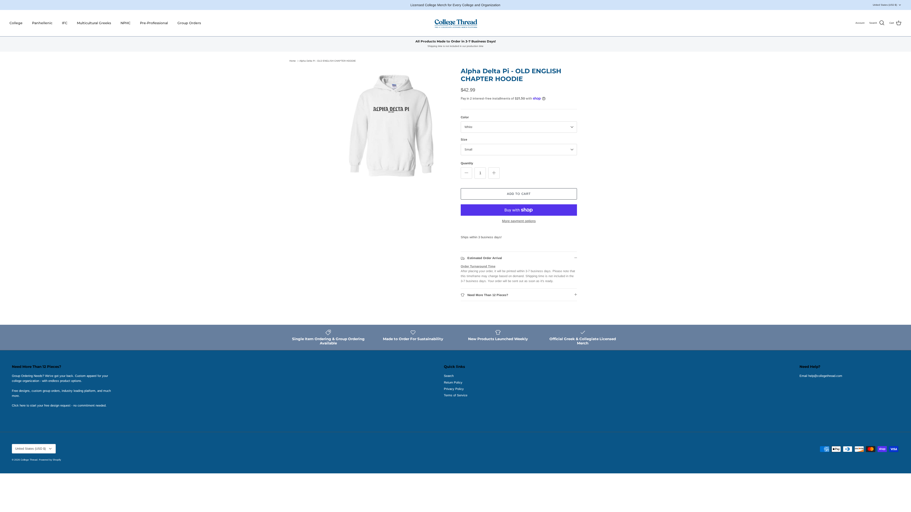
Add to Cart (518, 194)
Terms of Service (455, 395)
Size (464, 139)
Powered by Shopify (50, 459)
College (16, 23)
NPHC (125, 23)
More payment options (519, 221)
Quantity (467, 163)
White (468, 127)
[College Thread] (455, 23)
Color (465, 117)
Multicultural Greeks (94, 23)
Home (292, 60)
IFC (64, 23)
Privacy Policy (454, 389)
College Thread (29, 459)
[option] (392, 125)
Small (468, 149)
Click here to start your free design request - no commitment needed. (59, 405)
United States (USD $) (885, 5)
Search (449, 376)
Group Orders (189, 23)
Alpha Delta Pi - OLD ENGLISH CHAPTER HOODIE (327, 60)
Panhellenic (42, 23)
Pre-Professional (154, 23)
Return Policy (453, 382)
